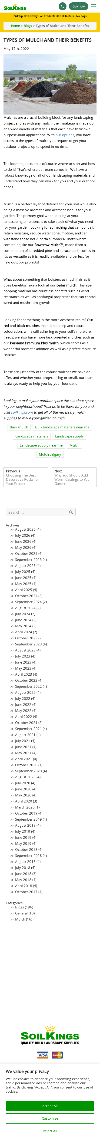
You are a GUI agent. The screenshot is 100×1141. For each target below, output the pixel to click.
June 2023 (23, 662)
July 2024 (22, 614)
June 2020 (23, 789)
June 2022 (23, 704)
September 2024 (28, 601)
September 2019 (28, 819)
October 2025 (26, 553)
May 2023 (23, 668)
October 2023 (26, 638)
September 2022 (28, 686)
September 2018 (28, 855)
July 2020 (22, 783)
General (21, 913)
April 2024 (23, 632)
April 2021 (23, 758)
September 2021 (28, 728)
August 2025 (25, 565)
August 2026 (25, 529)
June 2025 (23, 577)
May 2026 (23, 547)
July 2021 (22, 740)
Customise (50, 1118)
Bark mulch (19, 427)
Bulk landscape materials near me (62, 427)
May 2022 (23, 710)
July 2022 (22, 698)
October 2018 (26, 849)
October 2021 (26, 722)
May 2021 (23, 752)
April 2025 (23, 589)
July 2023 (22, 656)
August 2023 (25, 650)
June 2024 (23, 620)
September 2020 (28, 771)
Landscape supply (69, 436)
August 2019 (25, 825)
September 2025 (28, 559)
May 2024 (23, 626)
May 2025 (23, 583)
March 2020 (25, 807)
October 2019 (26, 813)
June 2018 (23, 873)
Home (15, 25)
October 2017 (26, 891)
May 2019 (23, 843)
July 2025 (22, 571)
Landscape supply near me (41, 445)
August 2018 (25, 861)
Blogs (28, 25)
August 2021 (25, 734)
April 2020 (23, 801)
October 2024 (26, 595)
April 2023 (23, 674)
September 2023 (28, 644)
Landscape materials (31, 436)
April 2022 (23, 716)
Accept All (50, 1106)
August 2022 (25, 692)
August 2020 (25, 777)
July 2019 (22, 831)
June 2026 (23, 541)
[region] (50, 1102)
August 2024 (25, 607)
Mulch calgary (50, 454)
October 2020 (26, 765)
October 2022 (26, 680)
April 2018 (23, 885)
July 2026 (22, 535)
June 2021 (23, 746)
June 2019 (23, 837)
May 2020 (23, 795)
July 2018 (22, 867)
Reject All (50, 1131)
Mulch (75, 445)
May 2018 (23, 879)
